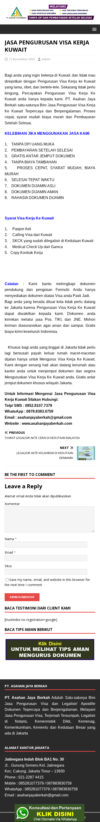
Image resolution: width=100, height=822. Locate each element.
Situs (8, 566)
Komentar (12, 504)
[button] (93, 29)
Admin (46, 59)
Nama (10, 539)
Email (9, 552)
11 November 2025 (22, 59)
